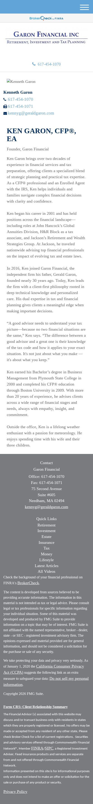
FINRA (37, 748)
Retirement (46, 525)
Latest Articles (46, 565)
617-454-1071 (20, 106)
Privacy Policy (15, 791)
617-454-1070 (49, 64)
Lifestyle (46, 560)
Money (46, 554)
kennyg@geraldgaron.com (31, 113)
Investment (46, 530)
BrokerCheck (28, 583)
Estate (46, 536)
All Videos (46, 571)
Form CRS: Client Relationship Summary (35, 707)
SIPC (49, 748)
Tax (47, 548)
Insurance (46, 542)
